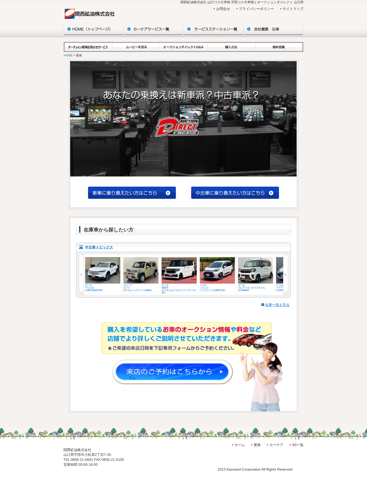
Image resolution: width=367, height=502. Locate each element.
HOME (68, 55)
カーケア (276, 445)
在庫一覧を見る (277, 305)
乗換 (257, 445)
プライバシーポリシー (256, 9)
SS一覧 (298, 445)
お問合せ (223, 9)
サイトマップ (293, 9)
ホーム (239, 445)
